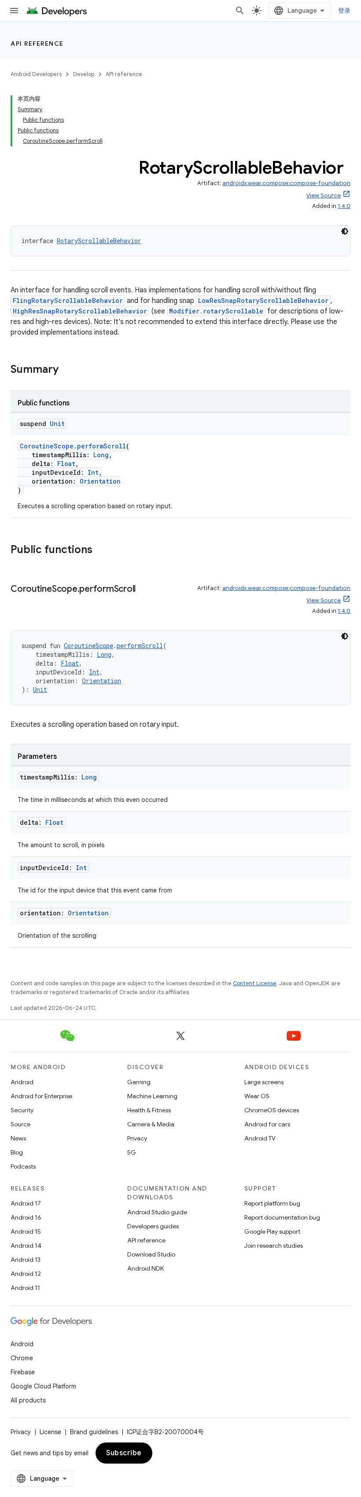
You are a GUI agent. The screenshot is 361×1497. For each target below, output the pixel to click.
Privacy (137, 1138)
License (50, 1431)
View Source (323, 195)
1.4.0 (344, 206)
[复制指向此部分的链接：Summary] (67, 370)
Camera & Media (150, 1124)
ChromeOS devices (271, 1110)
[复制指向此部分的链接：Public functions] (101, 550)
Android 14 (26, 1245)
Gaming (139, 1082)
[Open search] (240, 10)
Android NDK (145, 1268)
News (18, 1138)
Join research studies (273, 1245)
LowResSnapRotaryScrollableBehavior (263, 300)
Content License (254, 983)
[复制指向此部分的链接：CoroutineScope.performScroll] (144, 589)
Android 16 (26, 1217)
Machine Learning (152, 1096)
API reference (37, 43)
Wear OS (256, 1096)
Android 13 (26, 1260)
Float (66, 463)
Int (93, 472)
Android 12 (26, 1274)
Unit (57, 423)
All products (28, 1400)
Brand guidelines (94, 1431)
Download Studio (151, 1254)
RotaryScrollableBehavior (99, 241)
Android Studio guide (157, 1212)
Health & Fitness (149, 1110)
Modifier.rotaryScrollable (216, 311)
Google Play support (272, 1231)
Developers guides (153, 1226)
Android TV (260, 1138)
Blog (17, 1152)
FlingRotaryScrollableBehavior (68, 300)
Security (22, 1110)
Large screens (264, 1082)
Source (20, 1124)
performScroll (101, 446)
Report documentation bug (282, 1217)
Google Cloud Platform (43, 1386)
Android (22, 1082)
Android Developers (36, 74)
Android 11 (25, 1288)
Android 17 (26, 1203)
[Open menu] (14, 10)
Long (101, 455)
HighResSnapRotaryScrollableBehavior (80, 311)
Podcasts (23, 1166)
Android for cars (267, 1124)
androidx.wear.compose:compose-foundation (286, 183)
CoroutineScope (47, 446)
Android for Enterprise (41, 1096)
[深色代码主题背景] (344, 231)
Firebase (23, 1372)
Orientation (100, 481)
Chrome (22, 1358)
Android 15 (26, 1231)
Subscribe (124, 1453)
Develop (83, 74)
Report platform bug (272, 1203)
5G (131, 1152)
